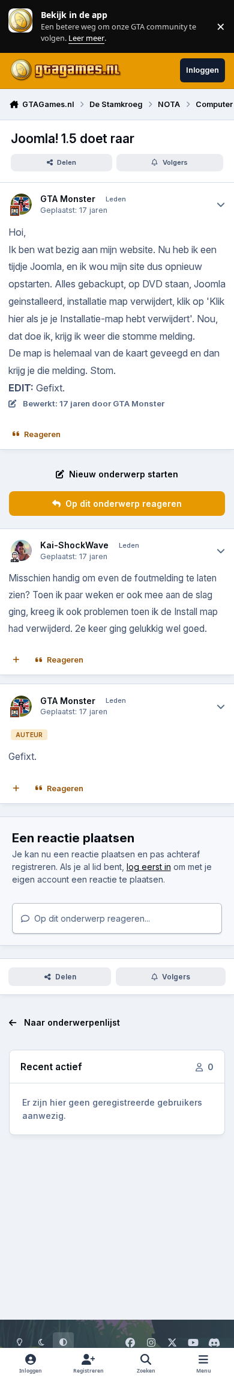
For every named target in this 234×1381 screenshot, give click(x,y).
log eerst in (149, 867)
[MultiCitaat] (16, 660)
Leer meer (20, 26)
